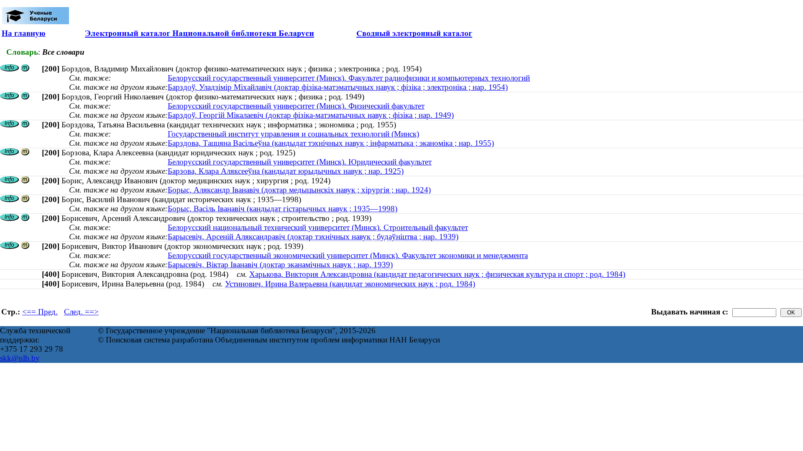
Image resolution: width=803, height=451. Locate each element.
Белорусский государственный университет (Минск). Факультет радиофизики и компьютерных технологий (349, 77)
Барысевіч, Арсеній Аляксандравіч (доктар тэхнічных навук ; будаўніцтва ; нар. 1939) (313, 236)
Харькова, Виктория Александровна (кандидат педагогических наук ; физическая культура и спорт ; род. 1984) (437, 274)
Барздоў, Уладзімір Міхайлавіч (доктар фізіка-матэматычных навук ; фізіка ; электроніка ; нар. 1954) (338, 87)
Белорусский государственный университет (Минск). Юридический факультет (300, 161)
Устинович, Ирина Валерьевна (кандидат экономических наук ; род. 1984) (350, 283)
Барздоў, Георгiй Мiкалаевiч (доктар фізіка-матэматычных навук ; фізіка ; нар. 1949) (311, 115)
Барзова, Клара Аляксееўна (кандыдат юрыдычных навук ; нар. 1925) (286, 171)
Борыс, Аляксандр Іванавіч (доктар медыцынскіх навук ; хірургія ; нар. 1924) (299, 189)
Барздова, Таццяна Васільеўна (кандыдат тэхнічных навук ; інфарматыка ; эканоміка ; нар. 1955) (331, 143)
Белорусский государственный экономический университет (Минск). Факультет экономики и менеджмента (348, 255)
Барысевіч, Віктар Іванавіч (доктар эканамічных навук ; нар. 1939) (280, 264)
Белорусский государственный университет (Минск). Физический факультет (296, 105)
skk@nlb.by (20, 358)
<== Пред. (40, 311)
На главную (24, 33)
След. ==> (81, 311)
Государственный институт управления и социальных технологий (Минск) (293, 133)
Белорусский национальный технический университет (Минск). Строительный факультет (318, 227)
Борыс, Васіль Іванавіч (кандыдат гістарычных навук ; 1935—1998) (282, 208)
